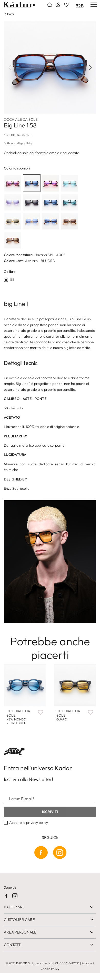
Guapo (68, 715)
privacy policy (37, 822)
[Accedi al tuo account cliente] (58, 5)
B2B (79, 6)
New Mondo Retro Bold (18, 717)
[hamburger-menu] (93, 4)
